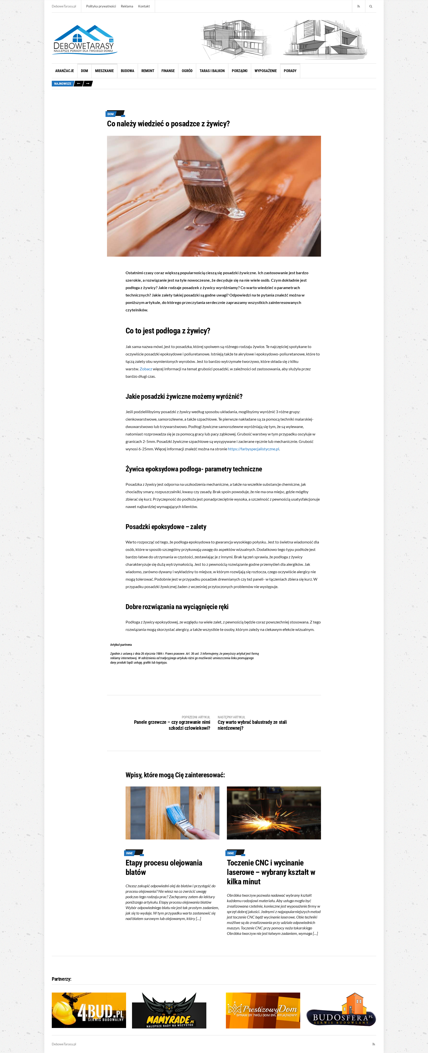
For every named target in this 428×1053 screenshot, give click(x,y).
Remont (147, 71)
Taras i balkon (212, 71)
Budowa (127, 71)
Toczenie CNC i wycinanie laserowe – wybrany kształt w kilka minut (271, 872)
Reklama (127, 6)
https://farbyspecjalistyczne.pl (253, 448)
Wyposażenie (266, 71)
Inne (129, 853)
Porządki (239, 71)
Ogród (187, 71)
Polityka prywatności (101, 6)
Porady (290, 71)
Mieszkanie (104, 71)
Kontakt (144, 6)
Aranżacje (64, 71)
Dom (84, 71)
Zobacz (146, 368)
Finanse (168, 71)
